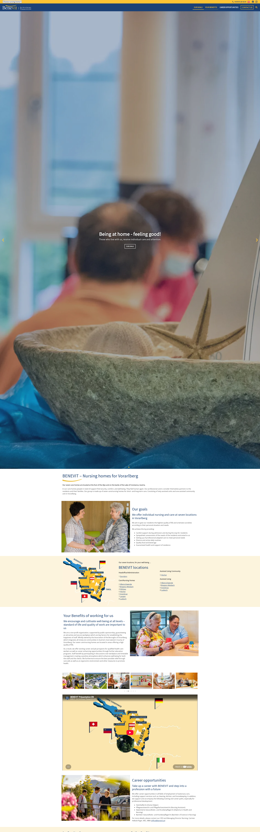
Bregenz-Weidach (126, 587)
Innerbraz (124, 594)
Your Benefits (211, 7)
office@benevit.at (158, 821)
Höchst (123, 591)
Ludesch (123, 599)
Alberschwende (126, 584)
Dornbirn (123, 576)
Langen (123, 596)
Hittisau (123, 589)
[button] (256, 7)
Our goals (198, 7)
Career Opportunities (229, 7)
